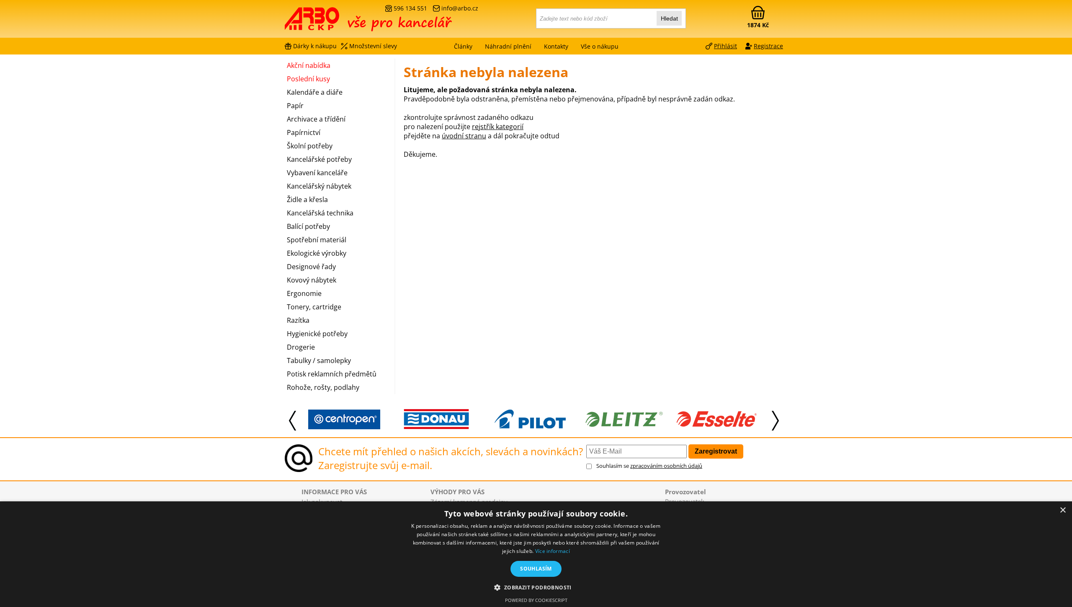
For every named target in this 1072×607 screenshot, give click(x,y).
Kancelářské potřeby (319, 159)
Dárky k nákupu (315, 46)
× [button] (1062, 510)
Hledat (669, 18)
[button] (535, 587)
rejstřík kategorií (497, 126)
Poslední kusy (308, 78)
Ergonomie (304, 293)
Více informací (552, 551)
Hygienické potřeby (317, 333)
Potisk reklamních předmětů (331, 374)
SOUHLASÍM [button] (536, 568)
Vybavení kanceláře (317, 172)
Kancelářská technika (320, 213)
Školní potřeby (309, 145)
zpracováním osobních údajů (666, 466)
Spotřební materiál (316, 239)
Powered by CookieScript (536, 600)
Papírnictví (303, 132)
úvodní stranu (464, 135)
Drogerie (301, 347)
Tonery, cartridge (314, 306)
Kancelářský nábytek (319, 186)
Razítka (298, 320)
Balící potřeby (308, 226)
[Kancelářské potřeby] (330, 21)
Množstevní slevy (373, 46)
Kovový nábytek (311, 280)
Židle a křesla (307, 199)
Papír (295, 105)
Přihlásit (725, 46)
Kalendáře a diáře (315, 92)
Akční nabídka (308, 65)
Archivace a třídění (316, 119)
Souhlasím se (649, 466)
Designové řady (311, 266)
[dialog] (536, 554)
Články (463, 46)
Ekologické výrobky (316, 253)
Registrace (768, 46)
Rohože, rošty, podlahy (323, 387)
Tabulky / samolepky (319, 360)
